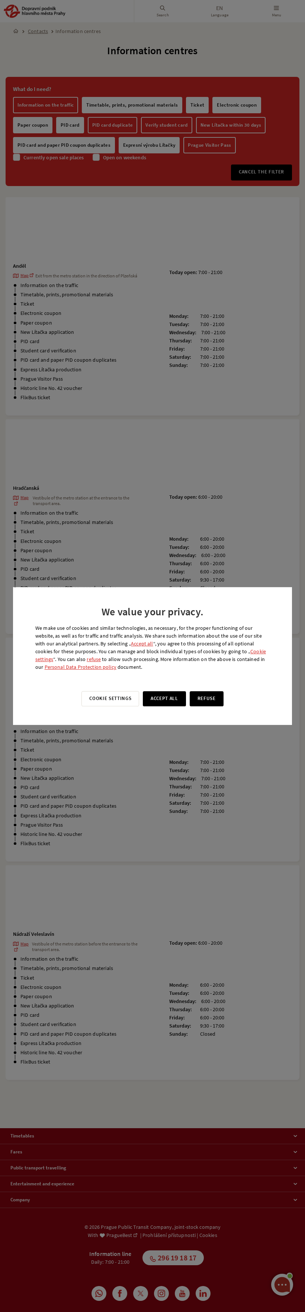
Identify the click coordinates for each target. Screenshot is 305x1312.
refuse (94, 659)
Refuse (207, 698)
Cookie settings (110, 698)
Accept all (142, 643)
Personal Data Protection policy (80, 667)
